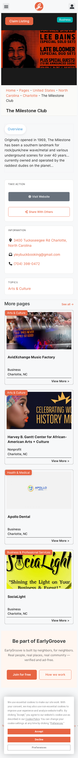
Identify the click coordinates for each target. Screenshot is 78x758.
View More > (60, 381)
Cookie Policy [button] (32, 719)
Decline (39, 739)
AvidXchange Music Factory (31, 357)
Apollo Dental (19, 517)
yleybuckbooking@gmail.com (37, 255)
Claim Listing (19, 21)
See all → (68, 304)
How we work (55, 674)
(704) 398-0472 (27, 264)
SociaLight (17, 597)
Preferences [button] (56, 723)
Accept (39, 731)
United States (44, 90)
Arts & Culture (19, 289)
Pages (24, 90)
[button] (6, 6)
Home (11, 90)
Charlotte (30, 96)
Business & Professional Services (28, 552)
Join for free (22, 674)
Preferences (39, 747)
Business (65, 19)
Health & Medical (18, 472)
